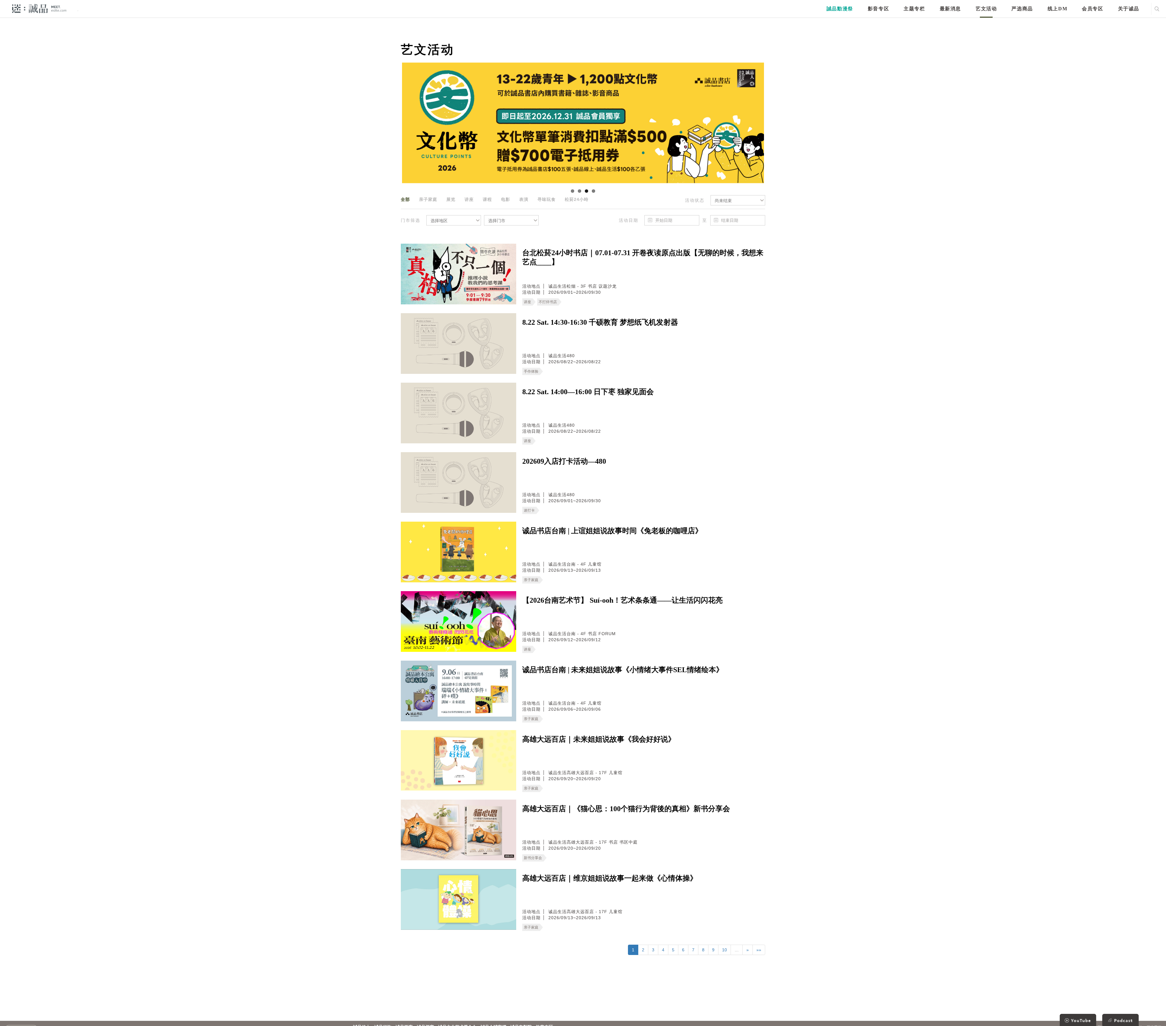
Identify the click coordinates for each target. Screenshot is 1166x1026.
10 (724, 949)
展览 (450, 199)
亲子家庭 (428, 199)
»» (758, 949)
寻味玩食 (546, 199)
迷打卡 (529, 510)
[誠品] (39, 8)
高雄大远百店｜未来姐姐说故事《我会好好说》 (598, 739)
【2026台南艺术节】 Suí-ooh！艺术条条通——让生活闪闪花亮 (622, 600)
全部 (405, 199)
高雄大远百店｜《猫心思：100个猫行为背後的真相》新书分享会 (626, 809)
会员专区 (1092, 8)
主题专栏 (914, 8)
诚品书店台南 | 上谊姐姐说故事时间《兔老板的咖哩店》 (612, 531)
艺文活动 (986, 8)
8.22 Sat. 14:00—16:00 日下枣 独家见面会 (588, 392)
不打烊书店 (548, 302)
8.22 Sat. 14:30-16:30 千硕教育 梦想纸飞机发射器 (600, 322)
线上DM (1057, 8)
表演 (523, 199)
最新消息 (950, 8)
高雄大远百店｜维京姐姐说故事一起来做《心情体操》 (609, 878)
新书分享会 (533, 858)
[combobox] (738, 200)
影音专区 (878, 8)
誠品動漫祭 (840, 8)
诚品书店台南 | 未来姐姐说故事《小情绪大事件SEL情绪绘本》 (622, 670)
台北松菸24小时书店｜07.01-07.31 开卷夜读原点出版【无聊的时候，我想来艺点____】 (642, 257)
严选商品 (1022, 8)
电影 (505, 199)
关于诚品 (1128, 8)
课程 (487, 199)
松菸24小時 (576, 199)
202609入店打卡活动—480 (564, 461)
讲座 (469, 199)
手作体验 (531, 371)
